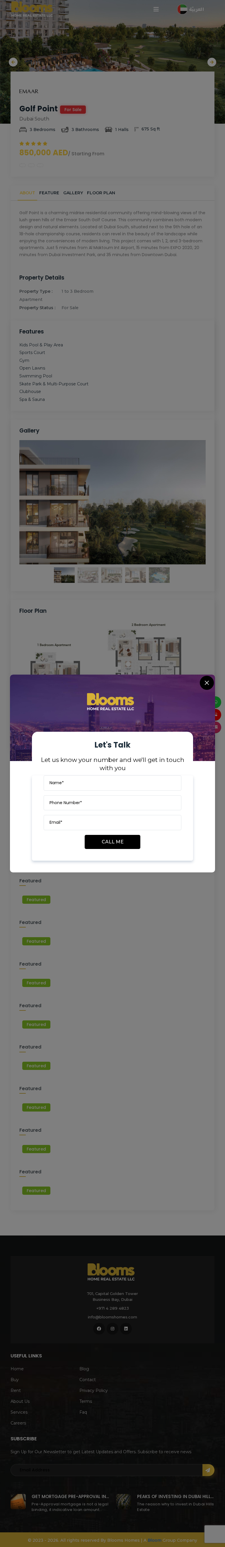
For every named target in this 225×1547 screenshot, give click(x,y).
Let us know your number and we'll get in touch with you (112, 764)
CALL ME (113, 842)
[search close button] (207, 683)
